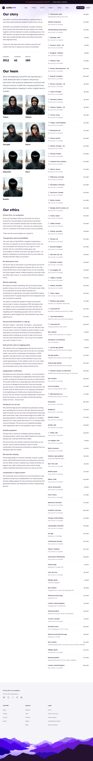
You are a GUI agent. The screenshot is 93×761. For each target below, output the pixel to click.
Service (42, 7)
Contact (27, 717)
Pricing (34, 7)
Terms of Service (53, 713)
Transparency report (54, 721)
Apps (26, 7)
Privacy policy (52, 717)
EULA (49, 710)
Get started (80, 7)
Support (51, 7)
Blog (67, 7)
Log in (88, 7)
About (59, 7)
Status (27, 721)
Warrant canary (53, 725)
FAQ (26, 713)
